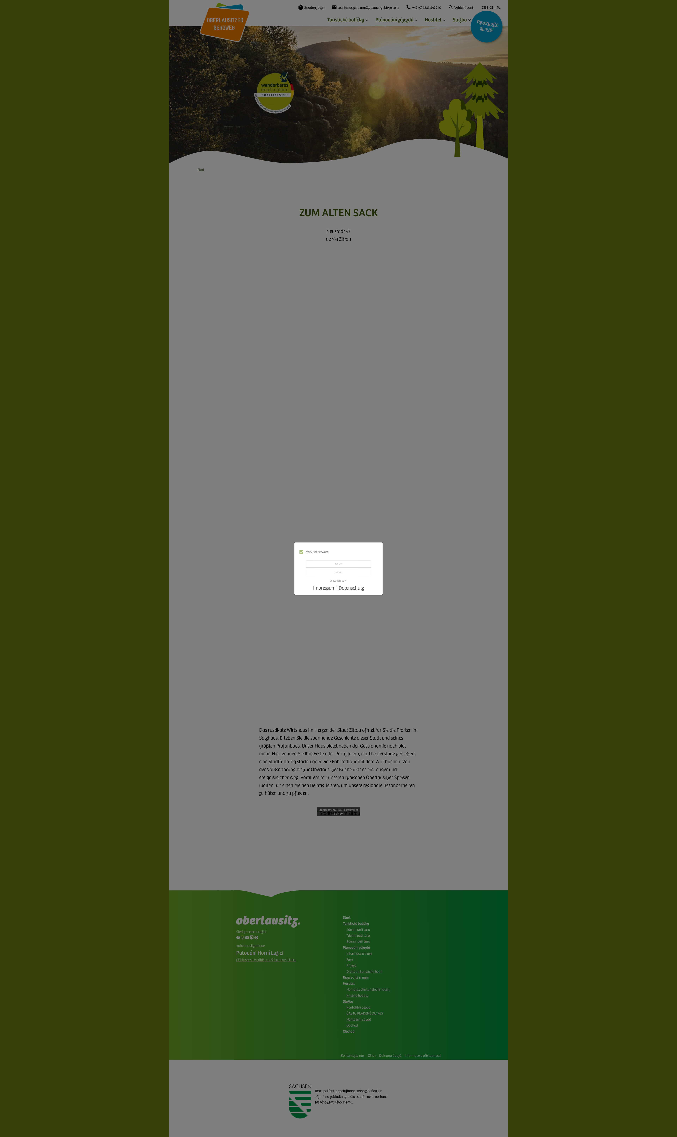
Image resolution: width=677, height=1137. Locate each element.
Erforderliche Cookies (316, 552)
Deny (338, 564)
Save (338, 572)
